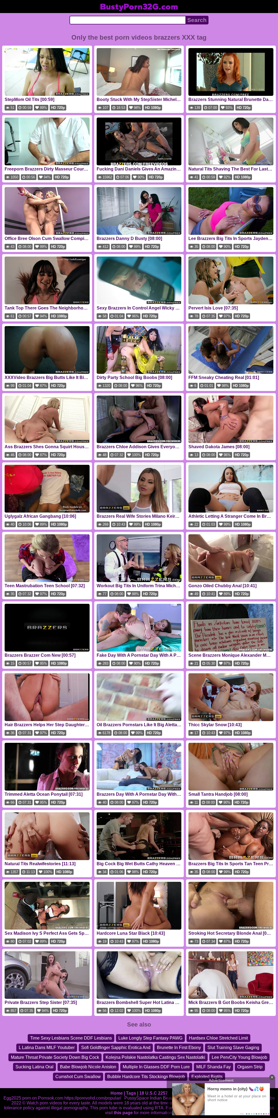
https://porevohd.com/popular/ (92, 1098)
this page (123, 1112)
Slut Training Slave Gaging (233, 1047)
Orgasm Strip (250, 1067)
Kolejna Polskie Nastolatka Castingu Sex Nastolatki (155, 1057)
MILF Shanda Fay (213, 1067)
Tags (131, 1093)
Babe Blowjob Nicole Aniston (88, 1067)
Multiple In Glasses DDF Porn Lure (156, 1067)
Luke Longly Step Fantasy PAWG (150, 1038)
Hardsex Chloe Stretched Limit (218, 1038)
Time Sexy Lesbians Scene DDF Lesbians (71, 1038)
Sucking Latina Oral (34, 1067)
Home (116, 1093)
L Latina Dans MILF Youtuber (47, 1047)
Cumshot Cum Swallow (78, 1076)
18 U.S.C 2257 (153, 1093)
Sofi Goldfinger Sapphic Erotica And (115, 1047)
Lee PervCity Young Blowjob (239, 1057)
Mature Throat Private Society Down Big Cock (55, 1057)
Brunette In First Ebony (179, 1047)
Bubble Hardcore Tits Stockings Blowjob (146, 1076)
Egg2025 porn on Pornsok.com (33, 1098)
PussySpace (136, 1098)
